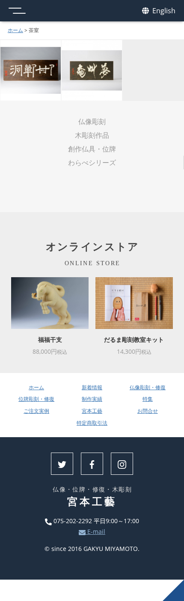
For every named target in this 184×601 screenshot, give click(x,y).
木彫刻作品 (92, 135)
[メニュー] (17, 10)
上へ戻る (173, 590)
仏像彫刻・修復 (148, 387)
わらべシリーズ (92, 162)
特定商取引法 (92, 422)
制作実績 (92, 399)
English (163, 10)
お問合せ (147, 410)
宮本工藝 (92, 410)
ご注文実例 (36, 410)
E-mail (95, 531)
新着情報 (92, 387)
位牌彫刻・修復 (36, 399)
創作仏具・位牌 (92, 149)
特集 (147, 399)
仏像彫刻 (92, 121)
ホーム (15, 30)
